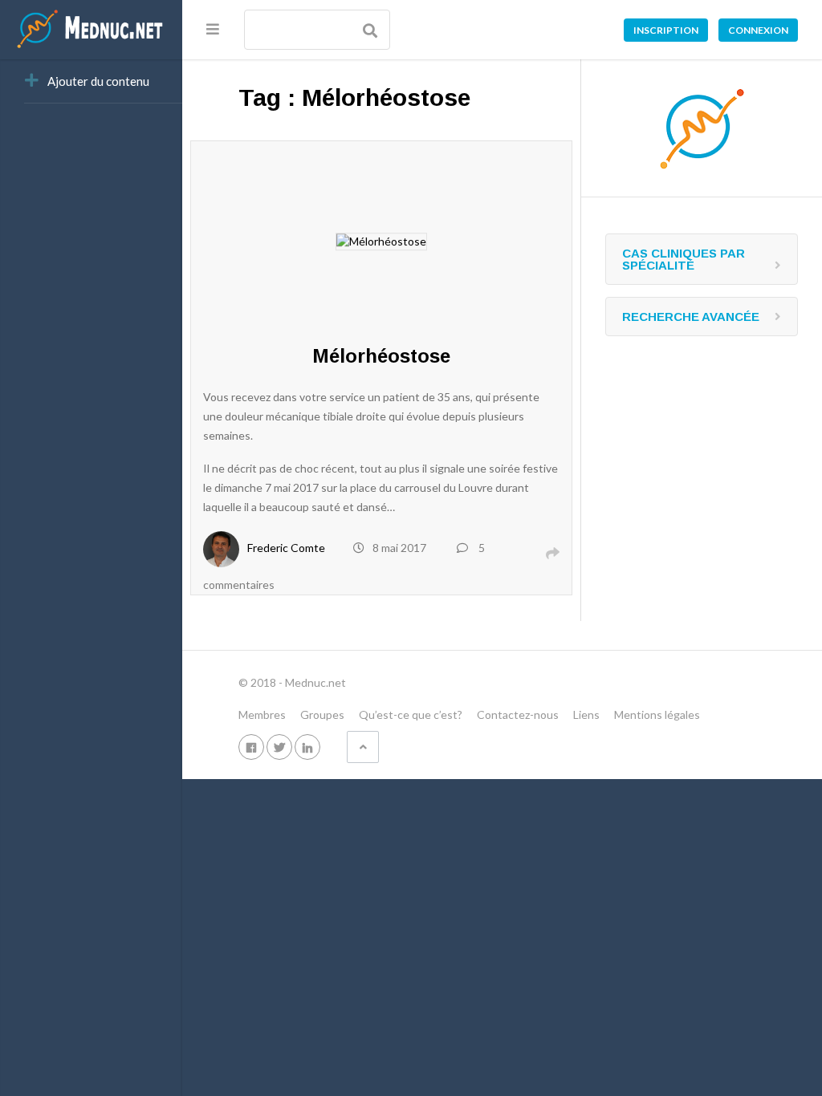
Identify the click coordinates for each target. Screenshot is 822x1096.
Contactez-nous (518, 714)
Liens (586, 714)
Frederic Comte (286, 547)
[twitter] (279, 746)
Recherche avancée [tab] (690, 316)
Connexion (758, 30)
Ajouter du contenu (98, 81)
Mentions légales (657, 714)
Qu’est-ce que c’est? (410, 714)
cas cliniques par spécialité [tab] (683, 259)
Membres (262, 714)
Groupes (322, 714)
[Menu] (212, 29)
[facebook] (251, 746)
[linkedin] (307, 746)
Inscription (665, 30)
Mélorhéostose (381, 356)
